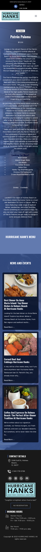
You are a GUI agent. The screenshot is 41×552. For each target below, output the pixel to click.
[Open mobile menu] (36, 16)
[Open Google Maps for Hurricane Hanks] (9, 460)
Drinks (15, 188)
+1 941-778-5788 (18, 471)
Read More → (9, 327)
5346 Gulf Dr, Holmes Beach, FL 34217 (20, 2)
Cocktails (24, 188)
